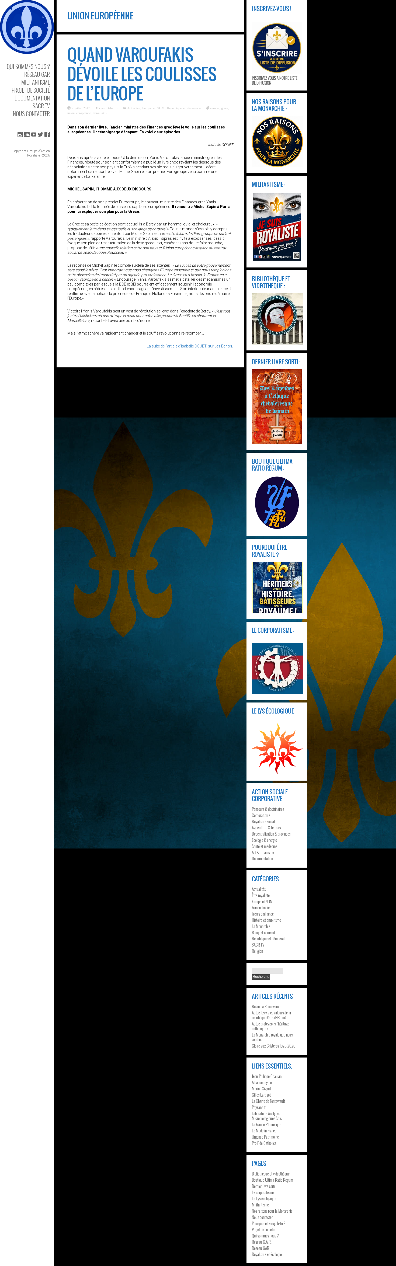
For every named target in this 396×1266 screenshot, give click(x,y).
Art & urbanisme (263, 852)
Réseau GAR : (261, 1248)
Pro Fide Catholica (264, 1143)
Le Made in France (264, 1130)
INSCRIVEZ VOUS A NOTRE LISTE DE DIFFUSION (274, 80)
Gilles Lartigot (261, 1095)
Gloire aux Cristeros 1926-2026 (273, 1046)
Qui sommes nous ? (28, 66)
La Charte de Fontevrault (268, 1101)
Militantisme (35, 82)
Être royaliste (261, 895)
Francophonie (261, 907)
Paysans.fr (259, 1107)
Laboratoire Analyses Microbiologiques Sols (267, 1115)
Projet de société (31, 90)
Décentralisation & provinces (271, 834)
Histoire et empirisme (266, 920)
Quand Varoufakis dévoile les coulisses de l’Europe (142, 74)
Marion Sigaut (261, 1088)
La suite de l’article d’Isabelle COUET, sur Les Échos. (190, 346)
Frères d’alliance (263, 914)
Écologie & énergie (264, 840)
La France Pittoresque (266, 1124)
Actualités (133, 108)
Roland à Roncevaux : (266, 1006)
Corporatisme (261, 815)
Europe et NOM (153, 108)
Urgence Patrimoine (265, 1137)
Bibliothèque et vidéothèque (271, 1174)
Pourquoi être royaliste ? (268, 1223)
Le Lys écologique (264, 1198)
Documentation (32, 98)
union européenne (79, 112)
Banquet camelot (263, 932)
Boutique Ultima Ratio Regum (272, 1180)
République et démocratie (184, 108)
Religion (257, 951)
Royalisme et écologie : (267, 1254)
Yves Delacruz (108, 108)
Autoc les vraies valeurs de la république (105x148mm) (271, 1015)
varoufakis (100, 112)
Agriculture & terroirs (266, 827)
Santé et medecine (264, 846)
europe (214, 108)
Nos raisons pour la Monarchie (272, 1211)
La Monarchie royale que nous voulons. (272, 1037)
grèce (224, 108)
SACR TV (41, 106)
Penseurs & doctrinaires (268, 809)
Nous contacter (31, 113)
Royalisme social (263, 821)
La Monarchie (261, 926)
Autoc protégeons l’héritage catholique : (270, 1026)
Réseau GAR (37, 74)
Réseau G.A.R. (262, 1242)
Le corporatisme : (263, 1192)
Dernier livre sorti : (264, 1186)
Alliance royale (262, 1082)
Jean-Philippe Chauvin (267, 1076)
